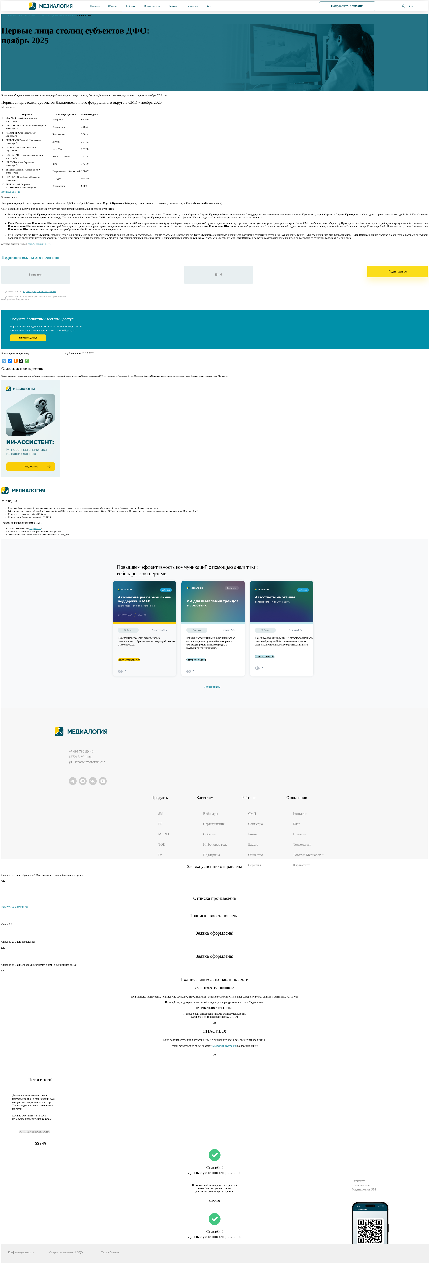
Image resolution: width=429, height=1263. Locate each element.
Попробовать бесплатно (347, 6)
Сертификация (213, 824)
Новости (299, 834)
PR (160, 824)
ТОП (161, 844)
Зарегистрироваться (129, 659)
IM (160, 855)
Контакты (300, 814)
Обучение (112, 6)
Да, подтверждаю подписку (214, 988)
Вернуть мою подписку (14, 906)
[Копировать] (52, 243)
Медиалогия (35, 528)
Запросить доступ (28, 337)
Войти (410, 6)
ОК (3, 881)
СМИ (252, 814)
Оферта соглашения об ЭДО (66, 1252)
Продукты (95, 6)
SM (160, 814)
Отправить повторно (34, 1131)
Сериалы (254, 865)
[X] (21, 361)
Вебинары (210, 814)
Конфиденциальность (21, 1252)
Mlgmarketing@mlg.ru (224, 1045)
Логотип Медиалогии (308, 855)
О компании (192, 6)
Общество (255, 855)
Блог (208, 6)
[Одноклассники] (16, 361)
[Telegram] (4, 361)
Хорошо (214, 1201)
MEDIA (164, 834)
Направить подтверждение (214, 1008)
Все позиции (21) (11, 191)
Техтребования (110, 1252)
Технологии (302, 844)
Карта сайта (301, 865)
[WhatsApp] (27, 361)
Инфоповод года (152, 6)
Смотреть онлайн (196, 659)
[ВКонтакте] (10, 361)
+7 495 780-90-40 (81, 751)
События (173, 6)
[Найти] (302, 6)
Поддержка (211, 855)
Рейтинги (130, 6)
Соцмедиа (255, 824)
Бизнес (253, 834)
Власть (253, 844)
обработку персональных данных (39, 291)
